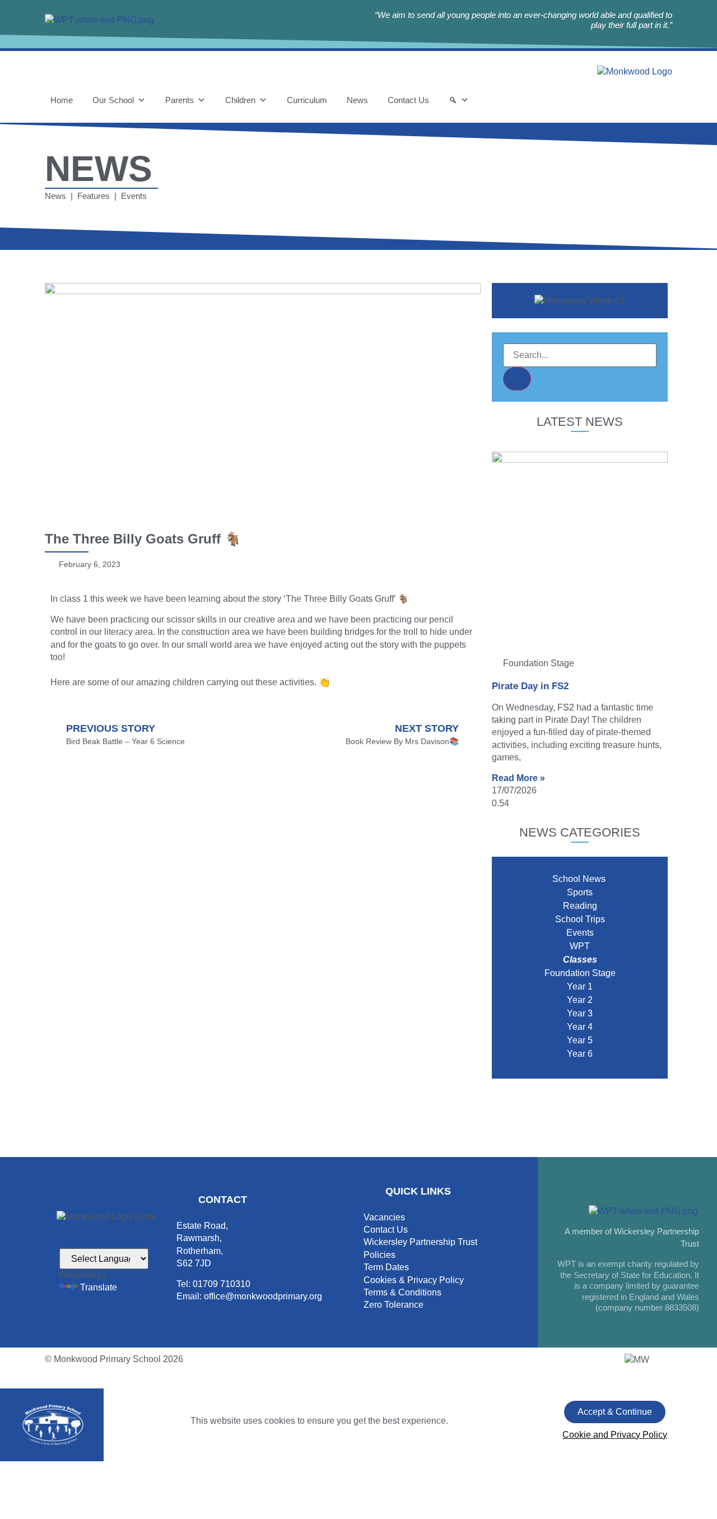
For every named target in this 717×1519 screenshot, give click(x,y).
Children (240, 100)
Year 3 (580, 1013)
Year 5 (580, 1040)
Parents (179, 100)
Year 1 (580, 986)
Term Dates (386, 1267)
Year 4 (580, 1027)
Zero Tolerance (393, 1304)
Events (580, 932)
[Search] (458, 100)
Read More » (518, 778)
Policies (379, 1255)
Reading (580, 906)
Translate (98, 1287)
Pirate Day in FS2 (530, 686)
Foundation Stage (580, 973)
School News (580, 879)
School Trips (580, 919)
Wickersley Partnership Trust (420, 1242)
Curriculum (307, 100)
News (357, 100)
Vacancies (384, 1217)
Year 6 (580, 1053)
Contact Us (408, 100)
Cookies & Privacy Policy (414, 1280)
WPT (580, 946)
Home (61, 100)
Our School (113, 100)
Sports (580, 892)
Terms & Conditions (402, 1292)
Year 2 (580, 1000)
